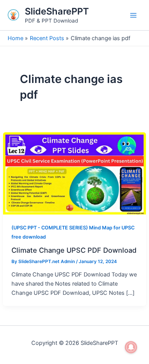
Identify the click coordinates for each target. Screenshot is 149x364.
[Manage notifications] (131, 347)
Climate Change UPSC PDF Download (73, 250)
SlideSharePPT (57, 11)
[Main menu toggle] (133, 15)
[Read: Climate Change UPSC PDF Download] (74, 173)
